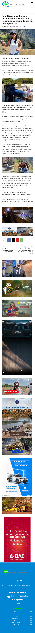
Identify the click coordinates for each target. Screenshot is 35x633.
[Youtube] (21, 581)
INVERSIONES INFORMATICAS (20, 586)
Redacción (6, 26)
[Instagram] (17, 581)
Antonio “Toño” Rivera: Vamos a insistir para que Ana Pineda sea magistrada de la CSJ (25, 251)
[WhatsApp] (21, 240)
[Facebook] (9, 240)
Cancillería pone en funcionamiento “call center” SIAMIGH (7, 250)
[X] (13, 240)
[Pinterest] (17, 240)
